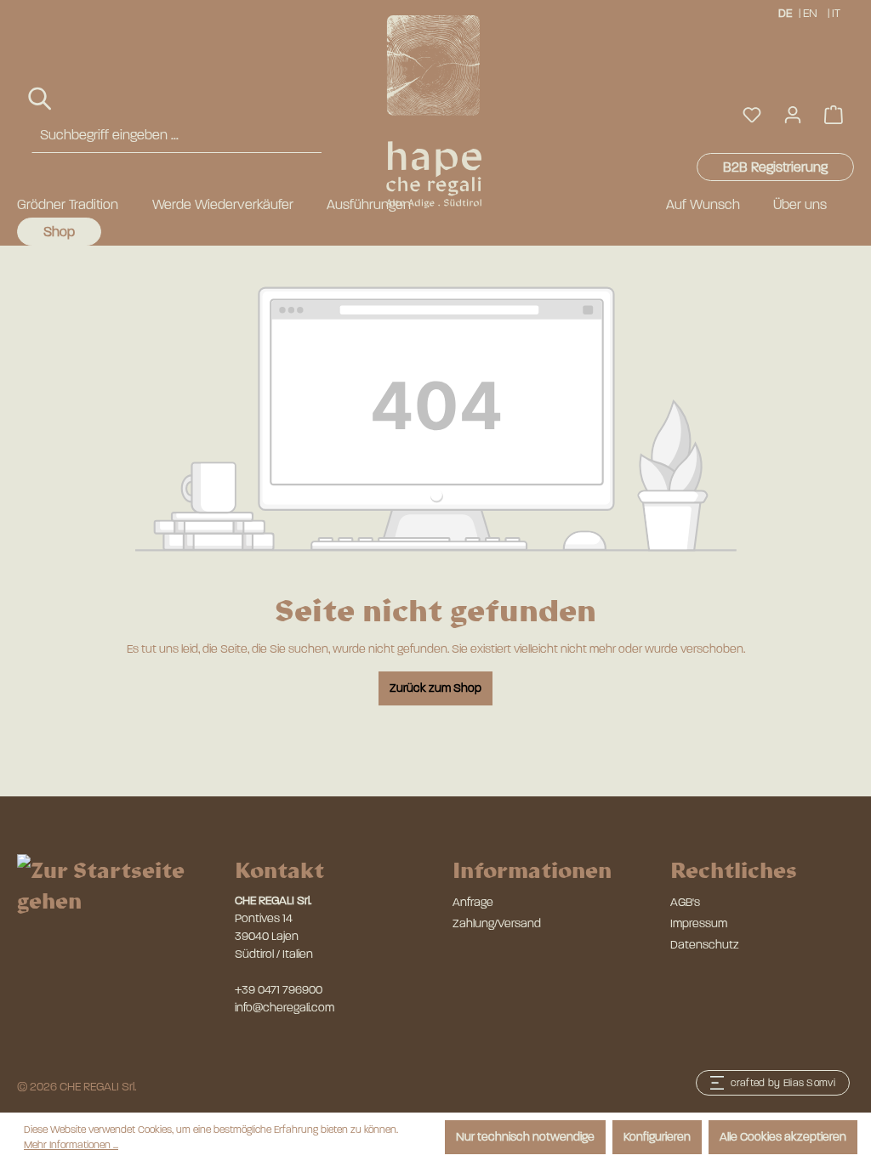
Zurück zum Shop (435, 688)
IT (836, 13)
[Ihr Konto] (792, 115)
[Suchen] (40, 99)
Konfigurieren (657, 1137)
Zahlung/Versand (497, 923)
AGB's (685, 902)
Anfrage (473, 902)
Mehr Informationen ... (71, 1145)
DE (785, 13)
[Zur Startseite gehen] (427, 111)
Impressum (698, 923)
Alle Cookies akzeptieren (783, 1137)
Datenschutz (704, 944)
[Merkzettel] (752, 115)
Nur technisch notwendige (525, 1137)
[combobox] (176, 135)
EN (810, 13)
